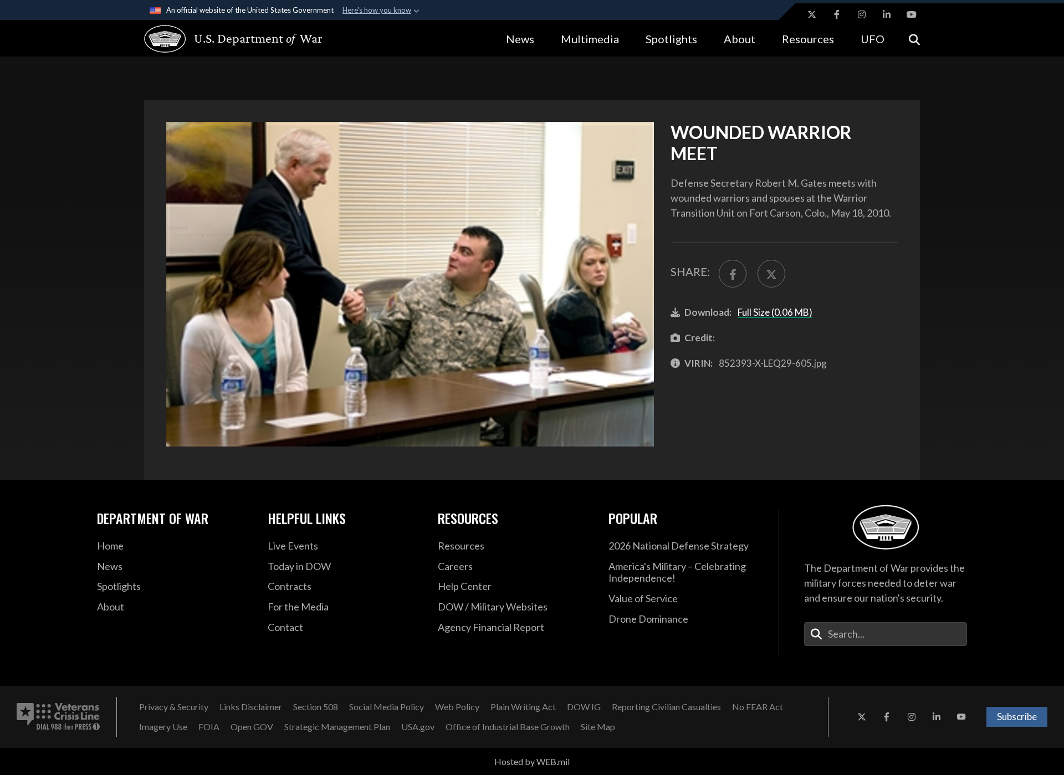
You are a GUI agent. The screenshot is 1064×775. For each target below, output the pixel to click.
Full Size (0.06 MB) (775, 312)
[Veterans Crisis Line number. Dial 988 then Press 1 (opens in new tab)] (58, 717)
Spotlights (671, 38)
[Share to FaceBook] (732, 274)
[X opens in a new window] (812, 14)
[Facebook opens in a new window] (836, 14)
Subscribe (1017, 716)
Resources (808, 38)
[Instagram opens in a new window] (861, 14)
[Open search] (914, 38)
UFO (872, 38)
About (739, 38)
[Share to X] (771, 274)
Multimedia (590, 38)
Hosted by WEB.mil (532, 761)
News (520, 38)
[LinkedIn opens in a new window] (886, 14)
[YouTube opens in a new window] (911, 14)
